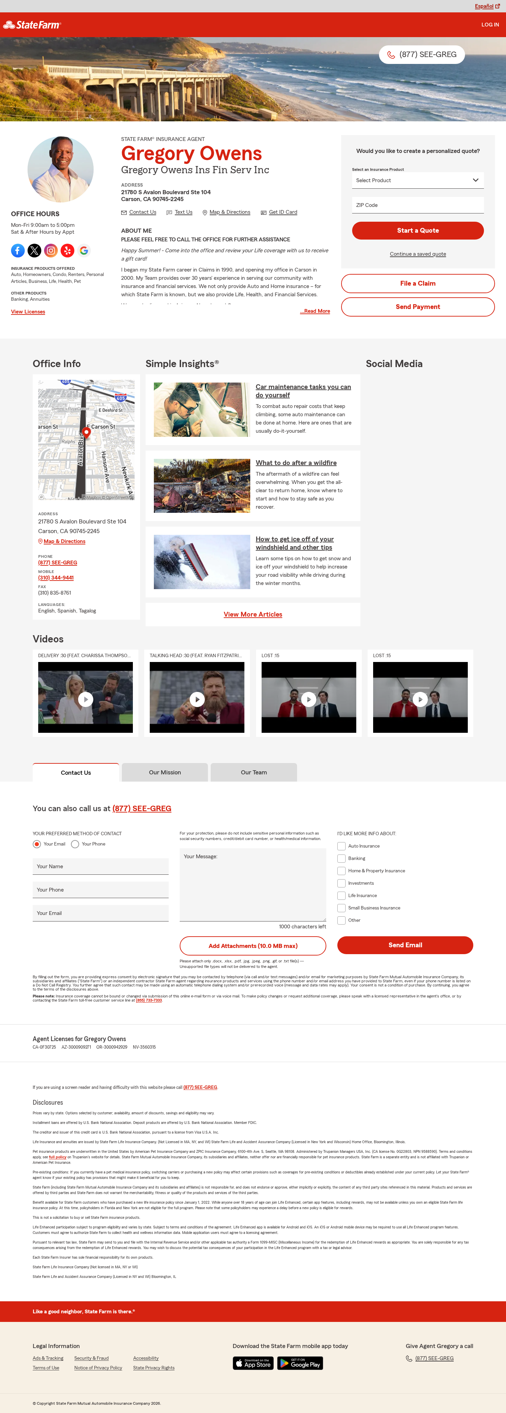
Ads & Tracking (48, 1358)
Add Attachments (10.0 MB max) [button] (253, 946)
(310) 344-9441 (56, 578)
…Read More (315, 311)
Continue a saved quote (418, 254)
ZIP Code (367, 205)
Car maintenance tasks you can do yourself (303, 391)
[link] (32, 25)
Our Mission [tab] (165, 772)
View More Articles (253, 614)
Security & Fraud (91, 1358)
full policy (57, 1157)
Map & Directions (64, 541)
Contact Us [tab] (76, 773)
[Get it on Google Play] (300, 1363)
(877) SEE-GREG (57, 562)
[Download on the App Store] (253, 1363)
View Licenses (28, 311)
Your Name (50, 866)
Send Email (405, 945)
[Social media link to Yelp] (67, 250)
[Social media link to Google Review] (84, 250)
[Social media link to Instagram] (51, 250)
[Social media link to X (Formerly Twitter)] (34, 250)
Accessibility (146, 1358)
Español (484, 6)
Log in (490, 24)
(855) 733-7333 (149, 1000)
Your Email (54, 844)
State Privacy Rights (154, 1368)
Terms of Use (46, 1368)
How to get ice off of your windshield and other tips (295, 543)
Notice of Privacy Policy (98, 1368)
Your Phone (93, 844)
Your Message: (201, 856)
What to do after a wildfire (296, 463)
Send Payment (418, 306)
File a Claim (418, 283)
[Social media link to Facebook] (18, 250)
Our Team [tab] (254, 772)
